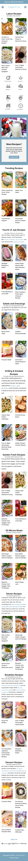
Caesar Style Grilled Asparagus (6, 417)
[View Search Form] (25, 7)
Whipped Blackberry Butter (5, 265)
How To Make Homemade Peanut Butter (19, 722)
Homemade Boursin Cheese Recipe (20, 220)
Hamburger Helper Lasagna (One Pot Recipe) (7, 556)
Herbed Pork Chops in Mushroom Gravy (20, 39)
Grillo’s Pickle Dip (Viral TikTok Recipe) (7, 192)
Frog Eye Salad (6, 359)
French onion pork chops (15, 606)
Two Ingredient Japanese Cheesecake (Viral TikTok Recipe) (6, 752)
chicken (5, 388)
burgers (13, 385)
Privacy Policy (14, 858)
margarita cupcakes (18, 241)
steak (18, 385)
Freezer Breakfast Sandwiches (11, 685)
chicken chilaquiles (9, 239)
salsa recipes (19, 239)
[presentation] (7, 26)
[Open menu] (3, 7)
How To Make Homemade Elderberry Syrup (20, 67)
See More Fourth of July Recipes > (14, 233)
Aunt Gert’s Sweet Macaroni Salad (20, 361)
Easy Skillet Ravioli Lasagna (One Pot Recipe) (20, 556)
